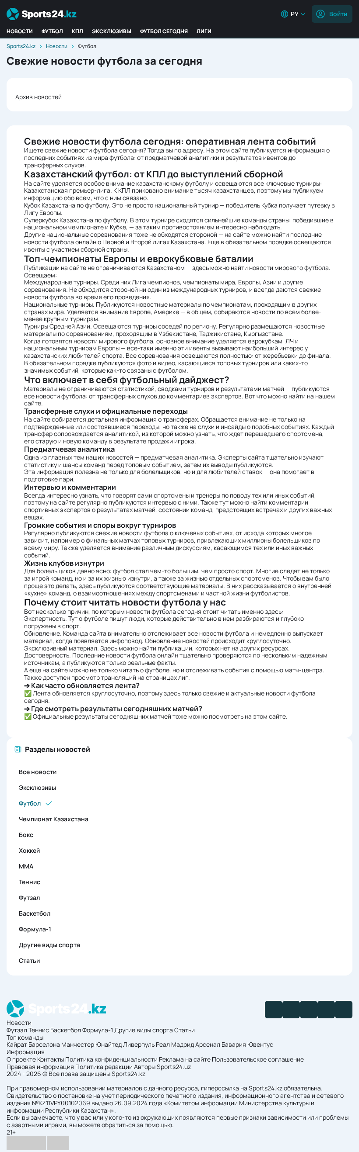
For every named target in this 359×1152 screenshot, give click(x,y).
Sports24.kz (21, 46)
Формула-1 (35, 929)
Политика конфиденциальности (111, 1059)
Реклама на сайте (185, 1059)
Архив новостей (38, 97)
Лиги (204, 31)
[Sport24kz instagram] (343, 1009)
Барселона (44, 1044)
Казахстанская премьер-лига (67, 190)
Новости (20, 31)
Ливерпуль (139, 1044)
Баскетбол (34, 913)
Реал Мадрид (175, 1044)
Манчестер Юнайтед (91, 1044)
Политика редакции (104, 1066)
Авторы (144, 1066)
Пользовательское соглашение (258, 1059)
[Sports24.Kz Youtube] (308, 1009)
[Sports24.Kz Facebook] (273, 1009)
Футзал (29, 897)
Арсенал (207, 1044)
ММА (26, 866)
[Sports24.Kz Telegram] (291, 1009)
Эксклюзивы (111, 31)
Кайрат (17, 1044)
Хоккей (29, 850)
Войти (338, 14)
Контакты (50, 1059)
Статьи (29, 960)
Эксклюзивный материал (60, 648)
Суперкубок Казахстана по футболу (75, 220)
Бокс (26, 834)
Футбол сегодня (164, 31)
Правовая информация (40, 1066)
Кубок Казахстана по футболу (66, 205)
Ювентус (260, 1044)
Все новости (37, 772)
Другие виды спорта (49, 945)
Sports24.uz (174, 1066)
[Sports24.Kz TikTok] (326, 1009)
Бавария (234, 1044)
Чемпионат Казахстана (53, 819)
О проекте (21, 1059)
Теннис (29, 882)
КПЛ (77, 31)
